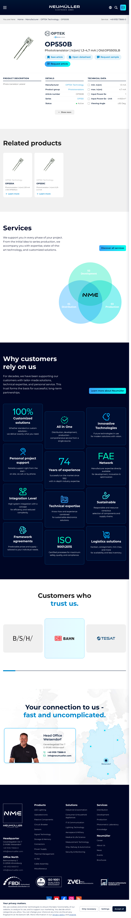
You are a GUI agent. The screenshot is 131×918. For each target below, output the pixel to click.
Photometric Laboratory (108, 824)
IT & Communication (75, 822)
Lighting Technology (75, 827)
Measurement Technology (77, 842)
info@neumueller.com (59, 755)
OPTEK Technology (75, 85)
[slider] (64, 671)
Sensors (37, 829)
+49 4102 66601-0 (10, 866)
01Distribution (112, 305)
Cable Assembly (41, 864)
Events (100, 855)
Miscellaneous (40, 868)
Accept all (119, 909)
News (99, 850)
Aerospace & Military (75, 832)
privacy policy (58, 915)
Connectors (39, 844)
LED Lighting (40, 810)
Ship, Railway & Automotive (78, 847)
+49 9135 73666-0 (118, 19)
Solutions (71, 805)
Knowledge (102, 829)
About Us (101, 845)
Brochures (101, 860)
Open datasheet (81, 57)
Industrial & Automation (76, 810)
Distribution (102, 810)
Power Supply (40, 849)
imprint (72, 915)
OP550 (80, 98)
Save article (57, 57)
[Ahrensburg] (105, 730)
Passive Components (43, 819)
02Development (70, 305)
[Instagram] (71, 899)
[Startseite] (64, 7)
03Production (90, 272)
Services (102, 805)
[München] (108, 774)
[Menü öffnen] (6, 7)
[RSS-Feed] (79, 899)
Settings (105, 909)
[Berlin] (118, 740)
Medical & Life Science (75, 837)
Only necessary (89, 909)
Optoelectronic (41, 815)
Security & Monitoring (75, 852)
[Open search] (116, 7)
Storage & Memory (42, 839)
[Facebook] (64, 899)
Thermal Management (44, 854)
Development (103, 815)
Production (102, 819)
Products (40, 805)
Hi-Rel (37, 859)
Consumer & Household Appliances (76, 816)
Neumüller (103, 835)
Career (100, 840)
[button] (80, 302)
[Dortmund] (91, 746)
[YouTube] (56, 899)
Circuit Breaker (41, 824)
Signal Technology (42, 834)
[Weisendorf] (106, 760)
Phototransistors (76, 89)
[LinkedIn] (49, 899)
